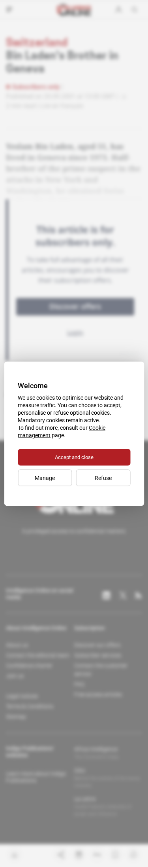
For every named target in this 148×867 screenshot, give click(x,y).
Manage (45, 477)
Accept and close (74, 457)
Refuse (103, 477)
